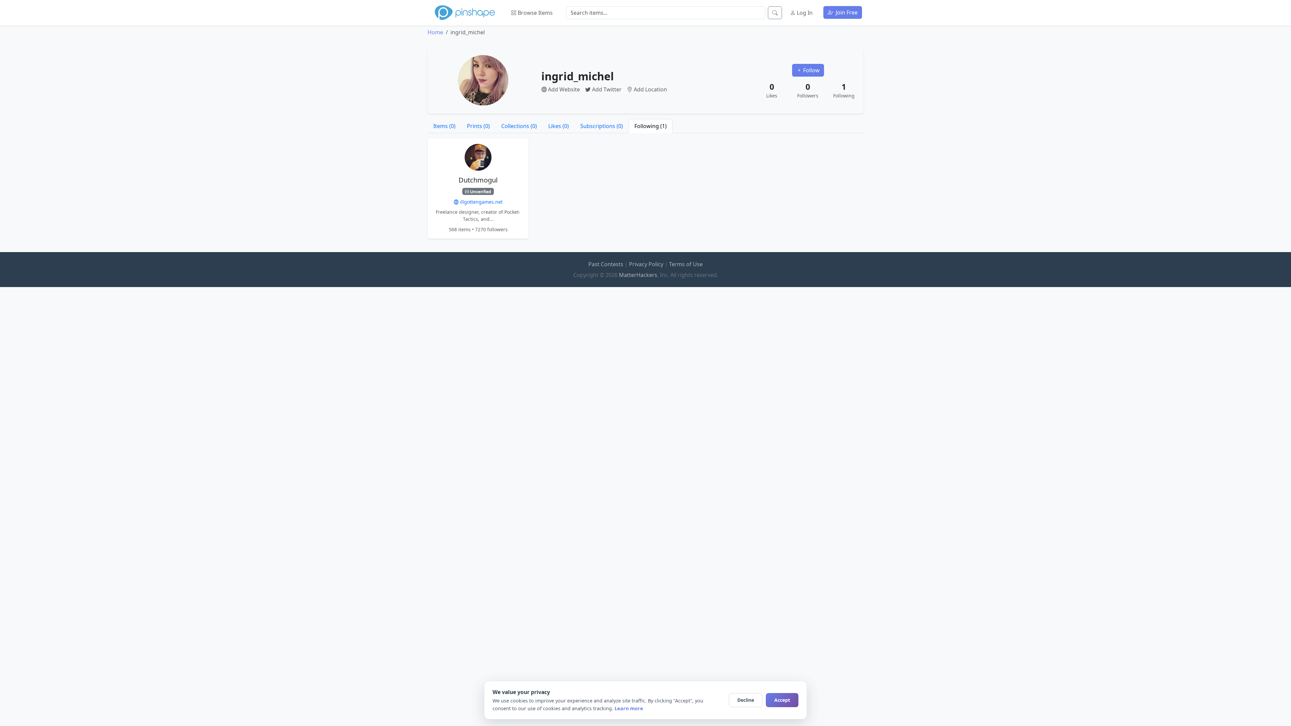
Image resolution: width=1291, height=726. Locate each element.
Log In (804, 12)
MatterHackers (638, 275)
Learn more (629, 708)
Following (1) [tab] (650, 126)
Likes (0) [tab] (558, 126)
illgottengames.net (481, 202)
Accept (782, 700)
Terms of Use (686, 264)
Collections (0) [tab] (519, 126)
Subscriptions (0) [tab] (601, 126)
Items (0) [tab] (444, 126)
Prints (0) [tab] (478, 126)
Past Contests (605, 264)
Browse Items (534, 12)
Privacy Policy (646, 264)
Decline (745, 700)
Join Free (846, 12)
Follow (811, 70)
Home (435, 32)
